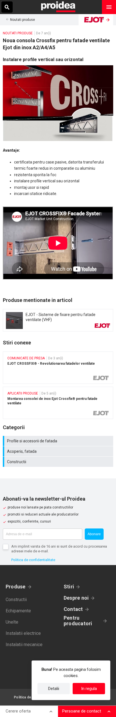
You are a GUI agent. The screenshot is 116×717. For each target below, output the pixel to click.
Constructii (58, 462)
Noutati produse (22, 20)
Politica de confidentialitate (33, 560)
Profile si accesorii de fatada (58, 441)
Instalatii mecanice (24, 644)
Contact (73, 609)
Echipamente (18, 610)
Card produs (58, 320)
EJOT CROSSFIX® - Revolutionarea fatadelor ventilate (58, 368)
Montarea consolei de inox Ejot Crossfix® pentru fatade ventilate (58, 403)
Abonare (94, 534)
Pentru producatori (78, 621)
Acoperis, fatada (58, 451)
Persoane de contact (81, 711)
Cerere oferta (18, 711)
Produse (16, 587)
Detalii (53, 688)
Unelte (12, 622)
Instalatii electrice (23, 633)
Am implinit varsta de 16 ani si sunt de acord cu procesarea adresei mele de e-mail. (59, 548)
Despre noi (76, 598)
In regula (89, 688)
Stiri (69, 587)
